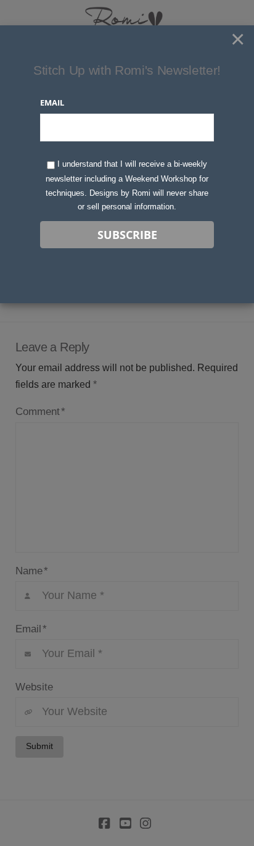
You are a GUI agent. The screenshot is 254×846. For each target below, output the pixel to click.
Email (52, 102)
